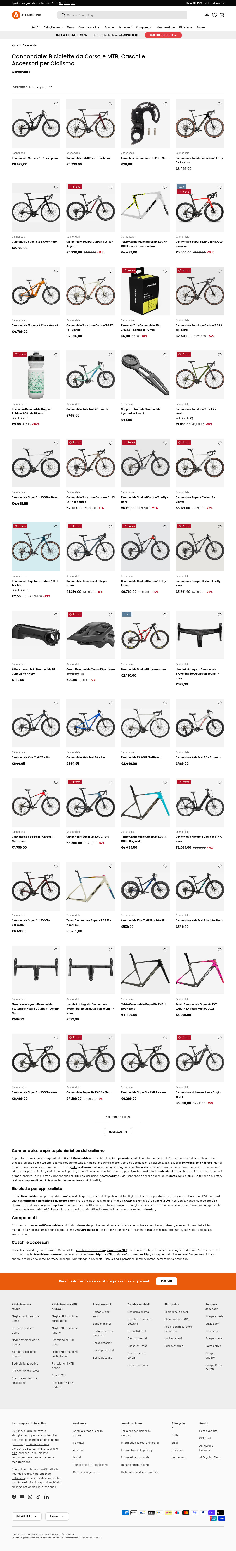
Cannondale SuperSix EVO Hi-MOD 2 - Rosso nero (200, 244)
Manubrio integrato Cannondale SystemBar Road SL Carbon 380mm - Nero (90, 1008)
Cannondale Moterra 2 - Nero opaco (35, 158)
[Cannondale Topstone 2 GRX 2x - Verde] (200, 374)
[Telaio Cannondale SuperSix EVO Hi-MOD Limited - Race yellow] (145, 207)
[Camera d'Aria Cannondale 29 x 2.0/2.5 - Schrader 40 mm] (145, 291)
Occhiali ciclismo (138, 1311)
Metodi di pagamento (86, 1472)
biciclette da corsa (24, 1448)
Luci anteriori (173, 1338)
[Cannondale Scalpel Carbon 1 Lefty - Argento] (90, 207)
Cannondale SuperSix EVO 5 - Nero (88, 1092)
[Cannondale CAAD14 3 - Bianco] (145, 723)
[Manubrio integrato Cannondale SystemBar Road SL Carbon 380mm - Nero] (90, 970)
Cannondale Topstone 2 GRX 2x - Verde (197, 411)
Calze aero (212, 1323)
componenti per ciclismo (38, 1180)
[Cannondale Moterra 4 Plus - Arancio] (36, 291)
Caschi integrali (138, 1338)
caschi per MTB (117, 1250)
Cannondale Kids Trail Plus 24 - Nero (199, 920)
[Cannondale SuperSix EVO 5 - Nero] (90, 1058)
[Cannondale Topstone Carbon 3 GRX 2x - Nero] (200, 291)
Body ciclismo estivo (25, 1363)
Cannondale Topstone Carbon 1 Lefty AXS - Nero (199, 160)
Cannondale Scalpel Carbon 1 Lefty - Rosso (144, 583)
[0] (214, 15)
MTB (39, 1448)
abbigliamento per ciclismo (29, 1435)
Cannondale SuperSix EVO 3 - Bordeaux (31, 922)
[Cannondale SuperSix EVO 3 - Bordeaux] (36, 886)
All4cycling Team (210, 1457)
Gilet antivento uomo (25, 1370)
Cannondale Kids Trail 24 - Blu (85, 757)
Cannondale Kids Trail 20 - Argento (198, 757)
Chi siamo (178, 1450)
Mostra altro (118, 1131)
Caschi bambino (138, 1365)
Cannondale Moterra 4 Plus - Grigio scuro (198, 1094)
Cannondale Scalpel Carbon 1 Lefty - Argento (89, 244)
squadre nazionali (37, 1444)
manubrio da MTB (23, 1229)
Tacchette (212, 1331)
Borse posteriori (103, 1350)
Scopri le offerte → (163, 35)
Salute (201, 27)
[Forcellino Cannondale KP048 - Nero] (145, 123)
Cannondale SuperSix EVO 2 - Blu (87, 836)
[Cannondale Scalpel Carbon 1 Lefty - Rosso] (145, 546)
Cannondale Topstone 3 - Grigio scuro (86, 583)
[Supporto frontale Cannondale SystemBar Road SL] (145, 374)
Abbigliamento (53, 27)
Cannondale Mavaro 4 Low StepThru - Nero (200, 839)
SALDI (35, 27)
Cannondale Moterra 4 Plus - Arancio (35, 325)
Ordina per (20, 86)
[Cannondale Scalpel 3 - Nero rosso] (145, 635)
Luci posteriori (173, 1345)
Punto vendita (208, 1430)
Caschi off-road (138, 1345)
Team (70, 27)
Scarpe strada (214, 1316)
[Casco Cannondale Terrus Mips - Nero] (90, 635)
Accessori (125, 27)
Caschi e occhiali (89, 27)
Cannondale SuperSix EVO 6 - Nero (34, 241)
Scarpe (109, 27)
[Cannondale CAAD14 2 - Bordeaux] (90, 123)
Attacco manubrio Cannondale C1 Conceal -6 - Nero (33, 671)
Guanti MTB (59, 1375)
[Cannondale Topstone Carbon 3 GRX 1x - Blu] (36, 546)
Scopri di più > (67, 3)
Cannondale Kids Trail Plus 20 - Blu (143, 920)
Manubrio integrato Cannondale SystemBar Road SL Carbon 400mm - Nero (36, 1008)
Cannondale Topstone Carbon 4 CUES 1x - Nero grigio (90, 499)
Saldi (175, 1442)
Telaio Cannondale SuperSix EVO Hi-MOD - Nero (144, 1006)
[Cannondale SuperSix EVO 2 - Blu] (90, 802)
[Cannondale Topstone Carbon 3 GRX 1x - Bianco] (90, 291)
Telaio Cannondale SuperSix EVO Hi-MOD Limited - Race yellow (144, 244)
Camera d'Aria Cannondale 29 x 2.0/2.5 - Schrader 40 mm (141, 327)
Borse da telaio (102, 1357)
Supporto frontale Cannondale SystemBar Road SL (140, 411)
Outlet (176, 1435)
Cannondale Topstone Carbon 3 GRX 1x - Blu (35, 583)
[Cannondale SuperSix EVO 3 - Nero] (36, 1058)
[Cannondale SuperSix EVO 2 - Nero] (145, 1058)
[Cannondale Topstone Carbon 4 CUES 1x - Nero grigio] (90, 463)
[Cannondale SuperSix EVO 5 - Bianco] (36, 463)
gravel (48, 1448)
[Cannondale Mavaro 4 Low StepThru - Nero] (200, 802)
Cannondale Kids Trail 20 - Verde (87, 409)
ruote (178, 1229)
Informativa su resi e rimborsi (140, 1442)
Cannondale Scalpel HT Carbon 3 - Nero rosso (34, 839)
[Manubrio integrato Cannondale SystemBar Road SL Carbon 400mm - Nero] (36, 970)
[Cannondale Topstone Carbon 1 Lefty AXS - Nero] (200, 123)
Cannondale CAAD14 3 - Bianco (141, 757)
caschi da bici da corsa (90, 1250)
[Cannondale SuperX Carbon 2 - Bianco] (200, 463)
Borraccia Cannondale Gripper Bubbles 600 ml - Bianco (31, 411)
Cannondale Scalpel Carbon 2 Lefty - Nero (144, 499)
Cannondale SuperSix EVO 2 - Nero (143, 1092)
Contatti (78, 1442)
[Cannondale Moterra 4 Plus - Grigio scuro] (200, 1058)
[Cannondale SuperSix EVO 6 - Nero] (36, 207)
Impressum (179, 1457)
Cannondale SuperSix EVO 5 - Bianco (35, 497)
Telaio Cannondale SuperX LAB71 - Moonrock (88, 922)
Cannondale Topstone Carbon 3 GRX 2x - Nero (199, 327)
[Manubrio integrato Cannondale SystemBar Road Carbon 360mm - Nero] (200, 635)
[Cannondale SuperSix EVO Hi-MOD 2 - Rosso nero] (200, 207)
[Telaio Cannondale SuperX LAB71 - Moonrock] (90, 886)
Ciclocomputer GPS (176, 1319)
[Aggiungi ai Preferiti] (56, 103)
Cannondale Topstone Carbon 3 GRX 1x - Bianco (89, 327)
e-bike (189, 1175)
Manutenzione (166, 27)
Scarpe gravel (214, 1338)
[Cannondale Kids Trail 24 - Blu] (90, 723)
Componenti (144, 27)
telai (74, 1167)
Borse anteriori (102, 1342)
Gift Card (205, 1438)
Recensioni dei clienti (135, 1464)
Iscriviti (166, 1281)
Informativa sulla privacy (136, 1450)
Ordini (77, 1457)
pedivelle (189, 1229)
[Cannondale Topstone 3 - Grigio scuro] (90, 546)
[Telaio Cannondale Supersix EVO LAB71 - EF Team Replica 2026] (200, 970)
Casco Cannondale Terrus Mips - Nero (90, 669)
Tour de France (21, 1473)
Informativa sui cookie (135, 1457)
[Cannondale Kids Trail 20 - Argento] (200, 723)
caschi (83, 1180)
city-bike (58, 1209)
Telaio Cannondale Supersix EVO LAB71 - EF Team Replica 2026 (196, 1006)
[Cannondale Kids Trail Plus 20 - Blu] (145, 886)
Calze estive (213, 1345)
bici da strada (92, 1200)
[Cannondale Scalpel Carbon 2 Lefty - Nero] (145, 463)
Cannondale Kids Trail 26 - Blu (31, 757)
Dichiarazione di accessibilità (139, 1472)
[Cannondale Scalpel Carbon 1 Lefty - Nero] (200, 546)
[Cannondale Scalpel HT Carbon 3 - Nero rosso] (36, 802)
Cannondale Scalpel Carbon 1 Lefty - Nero (199, 583)
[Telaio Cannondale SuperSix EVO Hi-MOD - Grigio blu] (145, 802)
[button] (222, 15)
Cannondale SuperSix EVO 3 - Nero (34, 1092)
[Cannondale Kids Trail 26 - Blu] (36, 723)
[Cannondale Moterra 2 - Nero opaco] (36, 123)
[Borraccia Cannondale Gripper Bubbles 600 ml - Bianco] (36, 374)
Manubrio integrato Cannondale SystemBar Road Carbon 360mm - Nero (197, 673)
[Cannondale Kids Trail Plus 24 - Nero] (200, 886)
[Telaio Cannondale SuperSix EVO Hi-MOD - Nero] (145, 970)
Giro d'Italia (51, 1469)
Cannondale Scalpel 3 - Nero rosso (143, 669)
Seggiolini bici (102, 1323)
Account (78, 1450)
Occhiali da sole (138, 1331)
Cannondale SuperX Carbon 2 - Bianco (195, 499)
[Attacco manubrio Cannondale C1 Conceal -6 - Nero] (36, 635)
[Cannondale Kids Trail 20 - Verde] (90, 374)
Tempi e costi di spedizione (90, 1464)
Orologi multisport (176, 1311)
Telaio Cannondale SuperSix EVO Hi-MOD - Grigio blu (144, 839)
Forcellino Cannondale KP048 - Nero (144, 158)
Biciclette (185, 27)
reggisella (203, 1229)
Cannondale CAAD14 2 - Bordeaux (88, 158)
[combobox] (122, 15)
